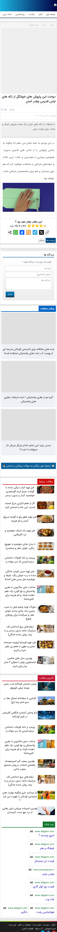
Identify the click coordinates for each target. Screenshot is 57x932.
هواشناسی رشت (45, 912)
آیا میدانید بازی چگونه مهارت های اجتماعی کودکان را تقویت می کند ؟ (20, 796)
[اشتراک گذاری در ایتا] (28, 232)
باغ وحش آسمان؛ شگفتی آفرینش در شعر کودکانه (19, 715)
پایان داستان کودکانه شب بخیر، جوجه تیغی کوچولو (19, 686)
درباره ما (46, 924)
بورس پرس (48, 874)
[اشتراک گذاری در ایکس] (41, 232)
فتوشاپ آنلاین (27, 928)
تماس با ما (37, 924)
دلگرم (24, 912)
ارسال (10, 294)
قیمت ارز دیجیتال (44, 861)
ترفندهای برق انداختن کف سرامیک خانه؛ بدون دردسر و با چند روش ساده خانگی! (20, 781)
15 (5, 109)
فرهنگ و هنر (47, 848)
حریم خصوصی (50, 928)
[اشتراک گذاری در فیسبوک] (22, 232)
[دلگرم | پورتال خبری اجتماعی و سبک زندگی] (53, 6)
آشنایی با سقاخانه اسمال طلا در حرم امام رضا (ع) (20, 700)
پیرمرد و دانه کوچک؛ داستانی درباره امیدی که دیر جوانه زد (20, 729)
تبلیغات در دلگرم (24, 924)
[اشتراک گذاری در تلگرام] (35, 232)
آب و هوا (38, 928)
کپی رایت (12, 924)
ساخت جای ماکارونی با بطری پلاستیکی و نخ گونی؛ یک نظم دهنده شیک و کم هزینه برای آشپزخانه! (20, 747)
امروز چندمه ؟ (46, 835)
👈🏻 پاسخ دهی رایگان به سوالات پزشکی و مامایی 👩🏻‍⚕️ (28, 466)
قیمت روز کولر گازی (43, 886)
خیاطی (41, 240)
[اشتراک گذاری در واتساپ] (15, 232)
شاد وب (49, 899)
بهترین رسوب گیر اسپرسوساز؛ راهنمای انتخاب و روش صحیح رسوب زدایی (19, 765)
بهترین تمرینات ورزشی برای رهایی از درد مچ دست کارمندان (19, 810)
